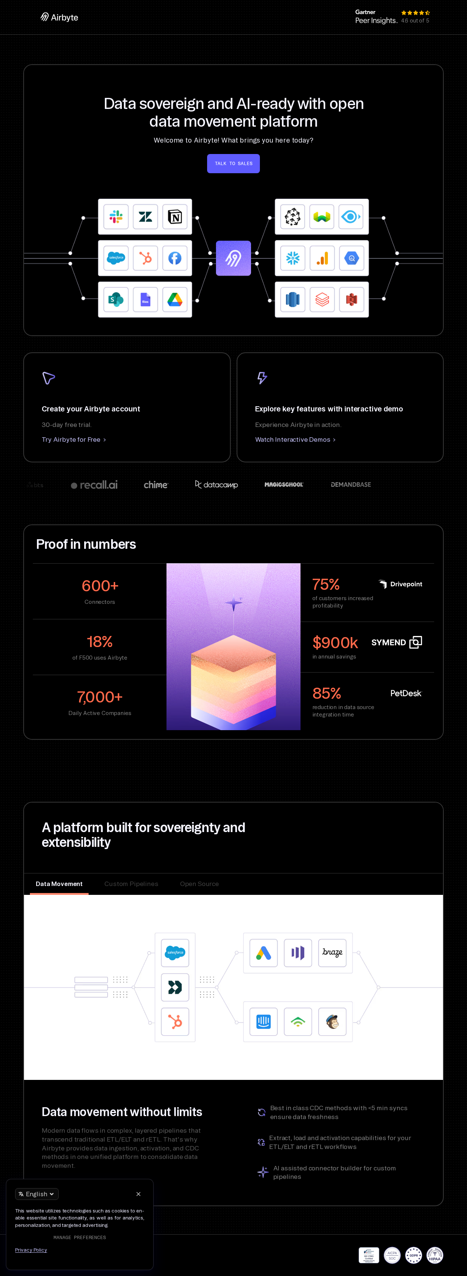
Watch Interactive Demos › (295, 439)
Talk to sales (234, 163)
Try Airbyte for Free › (74, 439)
